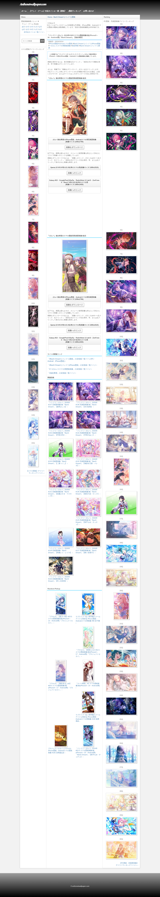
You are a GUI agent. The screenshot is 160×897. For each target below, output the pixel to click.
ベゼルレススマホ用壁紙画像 (60, 46)
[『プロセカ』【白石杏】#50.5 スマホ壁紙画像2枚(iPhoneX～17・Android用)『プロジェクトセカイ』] (33, 93)
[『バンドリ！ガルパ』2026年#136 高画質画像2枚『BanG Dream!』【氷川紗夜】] (121, 67)
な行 (40, 27)
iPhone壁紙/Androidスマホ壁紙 (60, 44)
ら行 (36, 29)
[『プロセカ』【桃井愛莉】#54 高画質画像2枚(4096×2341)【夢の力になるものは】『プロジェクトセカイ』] (121, 141)
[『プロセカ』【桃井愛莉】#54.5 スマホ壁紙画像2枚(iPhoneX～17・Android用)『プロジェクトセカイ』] (33, 148)
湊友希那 (75, 46)
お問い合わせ (88, 11)
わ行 (40, 29)
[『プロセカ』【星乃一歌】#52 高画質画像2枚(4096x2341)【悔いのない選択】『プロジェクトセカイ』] (121, 754)
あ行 (23, 27)
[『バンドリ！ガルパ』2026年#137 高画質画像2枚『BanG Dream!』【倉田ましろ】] (121, 37)
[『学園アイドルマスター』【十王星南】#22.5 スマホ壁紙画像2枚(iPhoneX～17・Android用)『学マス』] (33, 288)
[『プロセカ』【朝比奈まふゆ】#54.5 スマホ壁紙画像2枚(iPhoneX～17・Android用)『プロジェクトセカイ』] (33, 344)
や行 (31, 29)
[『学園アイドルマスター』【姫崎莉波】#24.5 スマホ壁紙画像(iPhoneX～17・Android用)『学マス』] (33, 176)
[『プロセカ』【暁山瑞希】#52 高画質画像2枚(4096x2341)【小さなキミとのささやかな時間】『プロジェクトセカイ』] (121, 682)
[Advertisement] (74, 213)
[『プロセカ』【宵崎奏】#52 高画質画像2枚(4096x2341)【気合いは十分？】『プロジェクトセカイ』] (121, 347)
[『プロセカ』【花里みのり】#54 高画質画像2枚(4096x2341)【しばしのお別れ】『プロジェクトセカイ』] (121, 371)
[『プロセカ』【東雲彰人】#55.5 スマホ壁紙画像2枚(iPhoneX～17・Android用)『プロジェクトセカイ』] (33, 232)
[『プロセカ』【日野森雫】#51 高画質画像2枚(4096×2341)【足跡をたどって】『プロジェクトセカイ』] (121, 529)
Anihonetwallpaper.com (33, 4)
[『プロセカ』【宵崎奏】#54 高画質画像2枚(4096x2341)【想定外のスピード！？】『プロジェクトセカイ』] (121, 778)
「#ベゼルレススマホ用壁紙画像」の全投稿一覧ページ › (70, 369)
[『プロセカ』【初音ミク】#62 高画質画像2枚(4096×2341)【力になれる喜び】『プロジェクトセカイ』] (121, 553)
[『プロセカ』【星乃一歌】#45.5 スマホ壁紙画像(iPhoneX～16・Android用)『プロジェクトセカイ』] (33, 428)
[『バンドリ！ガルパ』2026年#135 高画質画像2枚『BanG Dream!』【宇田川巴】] (121, 321)
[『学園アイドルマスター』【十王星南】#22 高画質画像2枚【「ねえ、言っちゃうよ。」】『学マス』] (121, 606)
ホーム (24, 11)
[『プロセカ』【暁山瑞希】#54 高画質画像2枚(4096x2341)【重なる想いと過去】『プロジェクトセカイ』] (121, 395)
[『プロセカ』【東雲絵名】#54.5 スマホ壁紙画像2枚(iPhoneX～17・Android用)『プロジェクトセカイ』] (33, 121)
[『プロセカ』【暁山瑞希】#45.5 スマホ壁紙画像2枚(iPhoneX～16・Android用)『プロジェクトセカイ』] (33, 456)
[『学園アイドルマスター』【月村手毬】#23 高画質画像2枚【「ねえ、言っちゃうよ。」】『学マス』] (121, 471)
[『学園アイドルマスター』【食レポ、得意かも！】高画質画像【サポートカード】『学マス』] (121, 658)
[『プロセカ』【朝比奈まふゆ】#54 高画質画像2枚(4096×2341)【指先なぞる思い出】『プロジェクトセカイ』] (121, 730)
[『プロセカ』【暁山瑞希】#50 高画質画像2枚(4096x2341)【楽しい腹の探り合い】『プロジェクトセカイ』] (121, 419)
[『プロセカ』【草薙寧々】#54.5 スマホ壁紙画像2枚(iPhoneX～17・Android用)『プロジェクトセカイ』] (33, 65)
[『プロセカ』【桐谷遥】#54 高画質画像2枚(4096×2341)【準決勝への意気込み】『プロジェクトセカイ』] (121, 443)
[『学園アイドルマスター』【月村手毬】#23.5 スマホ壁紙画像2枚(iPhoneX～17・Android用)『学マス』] (33, 204)
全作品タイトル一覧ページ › (34, 32)
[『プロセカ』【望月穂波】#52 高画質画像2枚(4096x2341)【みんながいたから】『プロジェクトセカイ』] (121, 850)
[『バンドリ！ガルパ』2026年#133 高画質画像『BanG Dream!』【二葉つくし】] (121, 503)
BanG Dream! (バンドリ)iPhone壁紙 (87, 44)
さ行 (31, 27)
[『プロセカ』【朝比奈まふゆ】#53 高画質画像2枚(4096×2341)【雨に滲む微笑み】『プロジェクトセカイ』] (121, 706)
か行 (27, 27)
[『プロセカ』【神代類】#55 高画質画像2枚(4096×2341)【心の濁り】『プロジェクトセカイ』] (121, 577)
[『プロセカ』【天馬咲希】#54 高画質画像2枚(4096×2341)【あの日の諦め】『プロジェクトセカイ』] (121, 802)
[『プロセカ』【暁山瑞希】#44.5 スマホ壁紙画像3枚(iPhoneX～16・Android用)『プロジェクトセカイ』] (33, 316)
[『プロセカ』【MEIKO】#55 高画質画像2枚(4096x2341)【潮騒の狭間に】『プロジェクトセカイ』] (121, 265)
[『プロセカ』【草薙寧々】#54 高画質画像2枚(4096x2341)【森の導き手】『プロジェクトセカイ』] (121, 117)
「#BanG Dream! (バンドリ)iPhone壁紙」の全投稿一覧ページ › (72, 365)
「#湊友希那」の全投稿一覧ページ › (62, 373)
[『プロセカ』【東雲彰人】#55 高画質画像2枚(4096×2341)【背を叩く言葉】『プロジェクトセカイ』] (121, 241)
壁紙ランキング (74, 11)
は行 (23, 29)
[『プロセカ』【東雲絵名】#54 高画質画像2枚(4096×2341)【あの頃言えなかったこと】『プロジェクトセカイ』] (121, 93)
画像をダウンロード (74, 147)
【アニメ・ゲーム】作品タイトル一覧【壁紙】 (47, 11)
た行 (36, 27)
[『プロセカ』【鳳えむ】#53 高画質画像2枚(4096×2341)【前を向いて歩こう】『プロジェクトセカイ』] (121, 826)
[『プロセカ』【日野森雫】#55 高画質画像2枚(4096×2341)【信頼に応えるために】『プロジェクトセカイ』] (121, 634)
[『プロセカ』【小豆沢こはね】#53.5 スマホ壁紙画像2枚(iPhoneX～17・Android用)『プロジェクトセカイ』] (33, 260)
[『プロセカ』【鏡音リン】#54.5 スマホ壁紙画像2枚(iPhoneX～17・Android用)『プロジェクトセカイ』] (33, 372)
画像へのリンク (74, 173)
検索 (42, 41)
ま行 (27, 29)
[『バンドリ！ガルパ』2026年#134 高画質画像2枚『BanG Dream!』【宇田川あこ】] (121, 291)
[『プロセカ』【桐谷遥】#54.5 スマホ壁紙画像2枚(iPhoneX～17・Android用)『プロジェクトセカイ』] (33, 400)
